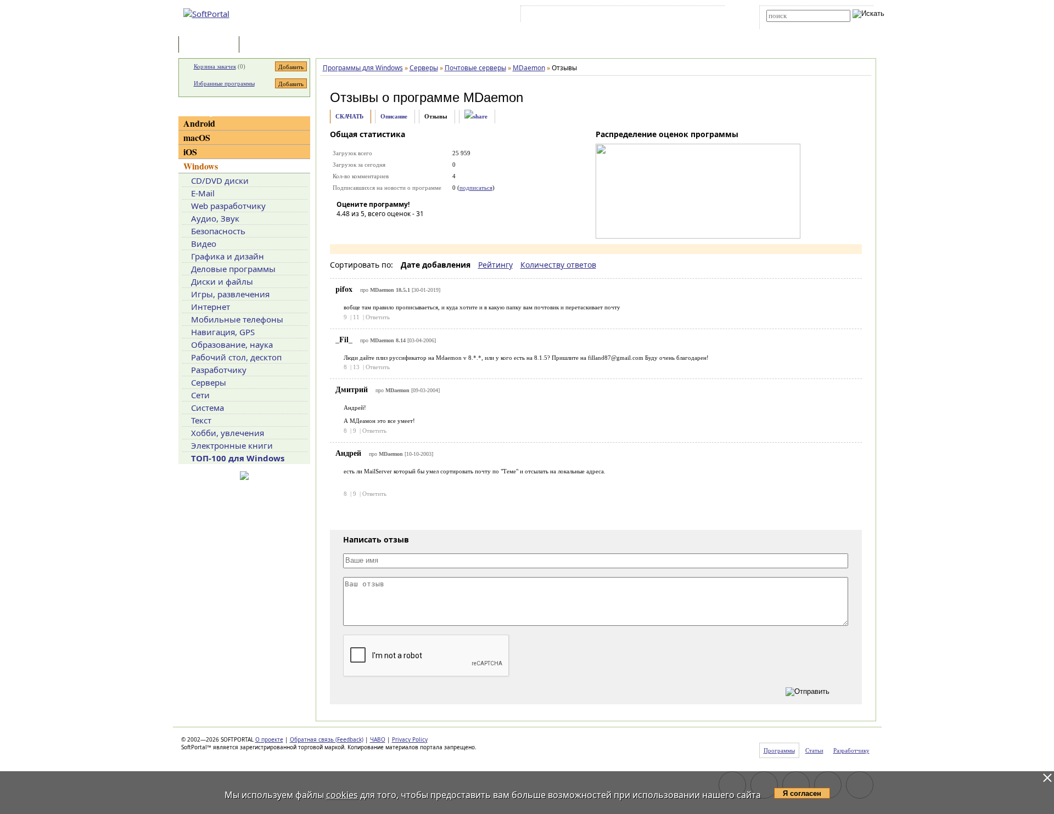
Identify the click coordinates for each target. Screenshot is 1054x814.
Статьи (265, 45)
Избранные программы (224, 83)
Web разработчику (228, 205)
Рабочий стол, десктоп (236, 357)
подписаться (475, 187)
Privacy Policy (410, 739)
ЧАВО (377, 739)
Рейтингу (495, 264)
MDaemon (493, 97)
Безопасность (218, 230)
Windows (200, 166)
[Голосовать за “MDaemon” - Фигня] (345, 229)
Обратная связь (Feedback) (326, 739)
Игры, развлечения (230, 294)
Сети (200, 394)
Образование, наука (232, 344)
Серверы (208, 382)
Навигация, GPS (223, 331)
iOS (190, 151)
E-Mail (203, 193)
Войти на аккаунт (556, 16)
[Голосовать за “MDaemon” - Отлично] (410, 229)
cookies (342, 795)
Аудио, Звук (215, 218)
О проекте (269, 739)
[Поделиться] (475, 116)
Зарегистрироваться (618, 16)
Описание (393, 116)
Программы (211, 45)
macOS (196, 137)
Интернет (210, 306)
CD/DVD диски (220, 180)
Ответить (378, 317)
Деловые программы (233, 268)
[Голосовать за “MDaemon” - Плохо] (361, 229)
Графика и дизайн (227, 256)
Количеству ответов (558, 264)
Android (199, 123)
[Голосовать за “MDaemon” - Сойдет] (377, 229)
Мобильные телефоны (237, 319)
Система (207, 407)
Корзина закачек (215, 66)
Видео (203, 243)
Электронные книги (232, 445)
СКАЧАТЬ (349, 116)
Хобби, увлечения (227, 432)
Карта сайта (675, 16)
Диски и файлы (222, 281)
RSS (708, 16)
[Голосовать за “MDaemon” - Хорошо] (394, 229)
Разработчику (218, 369)
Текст (201, 420)
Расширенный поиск (796, 25)
